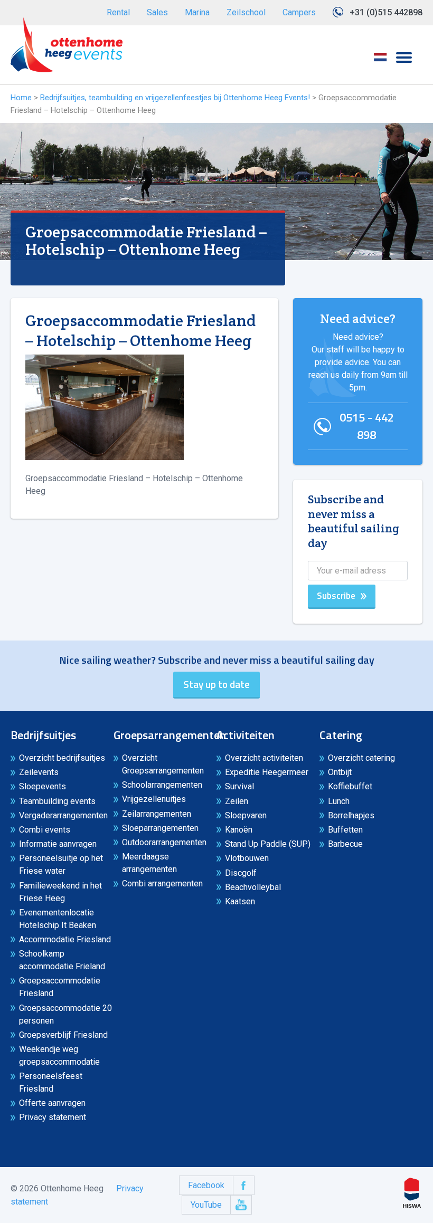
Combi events (44, 830)
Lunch (339, 801)
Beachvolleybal (253, 887)
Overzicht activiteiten (264, 758)
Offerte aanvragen (52, 1103)
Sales (157, 12)
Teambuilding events (57, 801)
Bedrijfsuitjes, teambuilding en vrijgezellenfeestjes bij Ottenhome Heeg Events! (175, 97)
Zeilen (236, 801)
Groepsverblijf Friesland (63, 1035)
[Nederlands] (380, 61)
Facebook (206, 1185)
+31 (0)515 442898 (386, 12)
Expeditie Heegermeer (266, 772)
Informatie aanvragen (58, 844)
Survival (239, 786)
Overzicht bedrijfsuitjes (62, 758)
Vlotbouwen (247, 858)
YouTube (206, 1205)
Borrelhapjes (351, 815)
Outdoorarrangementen (164, 842)
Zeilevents (39, 772)
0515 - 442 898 (367, 426)
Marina (197, 12)
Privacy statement (52, 1117)
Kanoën (238, 830)
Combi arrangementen (162, 883)
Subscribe (336, 596)
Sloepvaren (246, 815)
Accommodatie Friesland (65, 939)
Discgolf (241, 873)
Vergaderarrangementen (63, 815)
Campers (299, 12)
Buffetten (345, 830)
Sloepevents (42, 786)
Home (21, 97)
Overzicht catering (361, 758)
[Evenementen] (67, 44)
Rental (118, 12)
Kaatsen (240, 901)
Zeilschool (246, 12)
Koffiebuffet (350, 786)
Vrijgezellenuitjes (154, 799)
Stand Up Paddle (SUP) (267, 844)
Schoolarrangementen (162, 785)
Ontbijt (340, 772)
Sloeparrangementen (160, 828)
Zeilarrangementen (156, 814)
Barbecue (345, 844)
